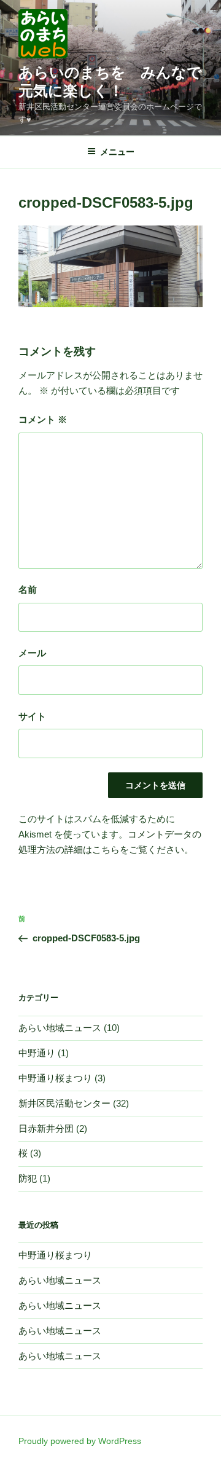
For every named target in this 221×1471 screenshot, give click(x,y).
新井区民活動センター (64, 1103)
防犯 (27, 1178)
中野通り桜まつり (55, 1078)
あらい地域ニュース (59, 1027)
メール (32, 653)
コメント (42, 419)
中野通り (36, 1053)
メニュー (117, 152)
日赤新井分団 (46, 1128)
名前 (27, 589)
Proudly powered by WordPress (79, 1441)
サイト (32, 716)
